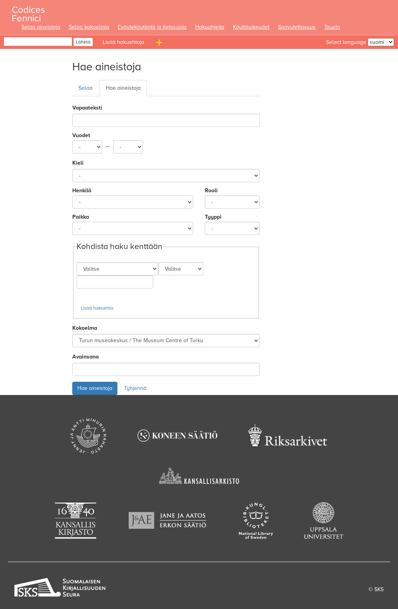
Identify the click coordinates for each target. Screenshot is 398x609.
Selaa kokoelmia (89, 27)
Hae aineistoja (123, 88)
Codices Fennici (28, 11)
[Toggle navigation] (160, 43)
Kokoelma (84, 328)
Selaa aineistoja (40, 27)
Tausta (332, 27)
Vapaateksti (87, 107)
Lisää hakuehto (97, 308)
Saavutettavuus (297, 27)
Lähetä (83, 42)
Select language (346, 42)
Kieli (78, 163)
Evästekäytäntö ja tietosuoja (152, 27)
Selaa (86, 88)
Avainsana (85, 356)
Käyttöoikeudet (251, 27)
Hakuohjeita (209, 27)
